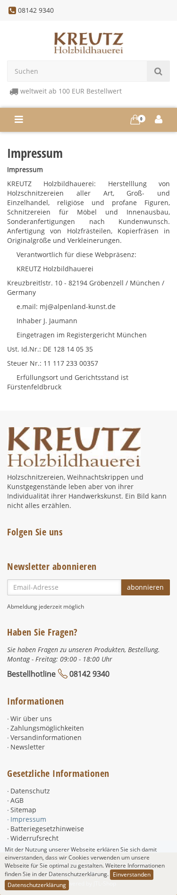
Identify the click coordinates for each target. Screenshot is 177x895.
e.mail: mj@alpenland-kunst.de (66, 306)
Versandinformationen (46, 737)
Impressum (28, 819)
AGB (17, 800)
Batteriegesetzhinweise (47, 828)
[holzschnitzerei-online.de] (89, 42)
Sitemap (23, 809)
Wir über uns (31, 718)
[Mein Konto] (159, 119)
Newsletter (27, 746)
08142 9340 (89, 674)
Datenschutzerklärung (37, 885)
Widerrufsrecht (34, 838)
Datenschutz (30, 790)
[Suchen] (158, 71)
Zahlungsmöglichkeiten (47, 727)
